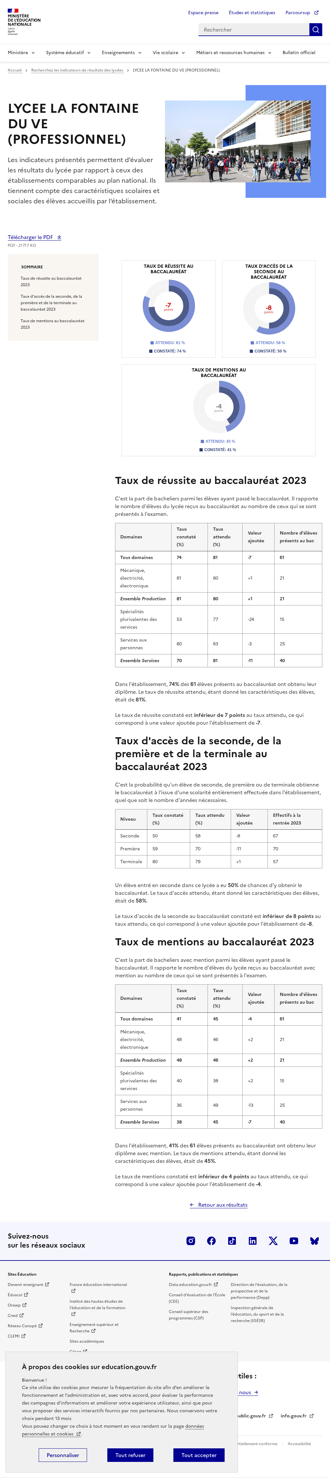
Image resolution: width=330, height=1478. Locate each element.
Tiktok (232, 1241)
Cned (13, 1316)
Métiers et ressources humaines (230, 52)
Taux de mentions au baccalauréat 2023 (52, 324)
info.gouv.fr (293, 1416)
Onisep (14, 1305)
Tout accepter (199, 1455)
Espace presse (203, 12)
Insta (191, 1241)
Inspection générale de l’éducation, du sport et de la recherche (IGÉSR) (257, 1314)
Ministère (18, 52)
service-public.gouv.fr (242, 1416)
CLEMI (14, 1336)
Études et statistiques (252, 12)
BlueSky (314, 1241)
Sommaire (32, 267)
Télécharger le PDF (31, 237)
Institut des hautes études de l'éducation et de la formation (97, 1305)
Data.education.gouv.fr (190, 1285)
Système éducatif (65, 52)
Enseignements (118, 52)
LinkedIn (252, 1241)
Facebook (211, 1241)
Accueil (15, 70)
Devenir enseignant (25, 1285)
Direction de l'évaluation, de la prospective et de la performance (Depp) (259, 1291)
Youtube (294, 1241)
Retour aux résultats (222, 1205)
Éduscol (15, 1295)
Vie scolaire (165, 52)
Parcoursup (298, 12)
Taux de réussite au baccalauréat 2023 (51, 281)
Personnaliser (63, 1455)
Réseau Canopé (22, 1326)
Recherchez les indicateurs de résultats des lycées (77, 70)
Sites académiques (87, 1341)
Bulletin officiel (299, 52)
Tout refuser (130, 1455)
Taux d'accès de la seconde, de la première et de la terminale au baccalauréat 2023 (51, 303)
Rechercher (315, 29)
